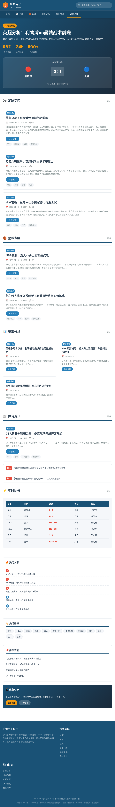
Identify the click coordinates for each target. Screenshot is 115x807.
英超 (9, 144)
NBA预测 (7, 775)
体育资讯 (60, 14)
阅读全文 (12, 139)
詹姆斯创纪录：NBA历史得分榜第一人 (22, 664)
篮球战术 (36, 319)
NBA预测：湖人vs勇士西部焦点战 (27, 255)
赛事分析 (46, 14)
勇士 (23, 278)
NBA (9, 278)
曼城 (25, 144)
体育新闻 (36, 457)
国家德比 (32, 225)
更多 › (109, 100)
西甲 (9, 225)
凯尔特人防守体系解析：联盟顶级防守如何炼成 (35, 296)
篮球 (16, 457)
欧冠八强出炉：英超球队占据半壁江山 (29, 161)
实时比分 (74, 14)
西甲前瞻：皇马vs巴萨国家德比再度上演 (31, 202)
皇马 (16, 225)
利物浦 (16, 144)
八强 (30, 185)
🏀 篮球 (32, 14)
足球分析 (34, 144)
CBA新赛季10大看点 (15, 675)
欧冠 (9, 185)
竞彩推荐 (7, 788)
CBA (9, 457)
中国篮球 (25, 457)
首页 (8, 14)
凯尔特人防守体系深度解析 (17, 609)
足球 (23, 185)
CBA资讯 (7, 783)
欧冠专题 (7, 779)
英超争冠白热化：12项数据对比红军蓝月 (23, 658)
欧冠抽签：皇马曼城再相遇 (17, 670)
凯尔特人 (10, 319)
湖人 (16, 278)
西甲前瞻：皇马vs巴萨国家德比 (19, 600)
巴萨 (23, 225)
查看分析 (11, 369)
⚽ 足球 (19, 14)
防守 (27, 319)
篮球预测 (32, 278)
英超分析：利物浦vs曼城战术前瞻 (27, 118)
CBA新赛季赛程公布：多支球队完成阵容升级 (34, 433)
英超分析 (7, 771)
